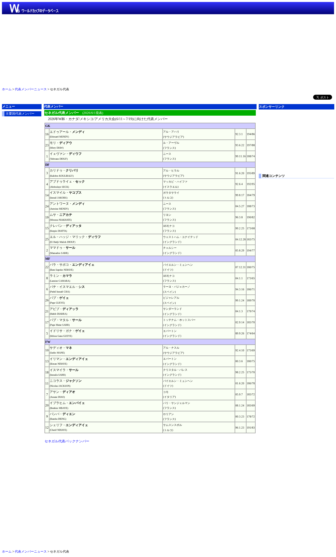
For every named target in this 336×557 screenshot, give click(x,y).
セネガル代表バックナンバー (67, 441)
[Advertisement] (168, 49)
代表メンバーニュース (31, 89)
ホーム (7, 89)
